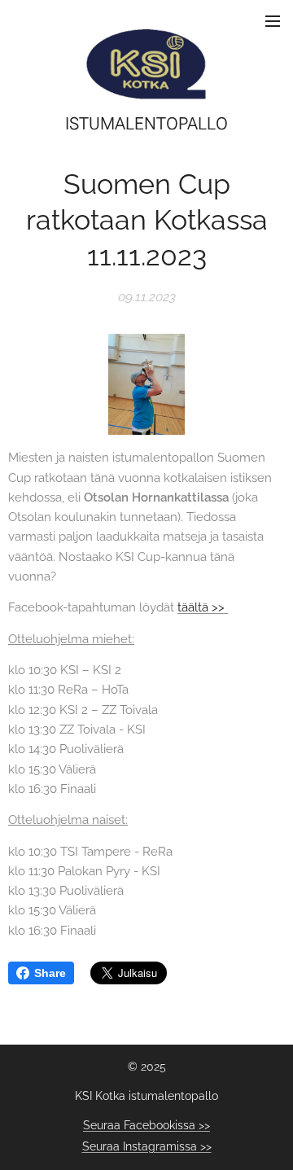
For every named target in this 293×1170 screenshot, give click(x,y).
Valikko (272, 20)
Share (50, 972)
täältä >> (202, 607)
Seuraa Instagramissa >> (147, 1146)
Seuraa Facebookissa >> (146, 1125)
